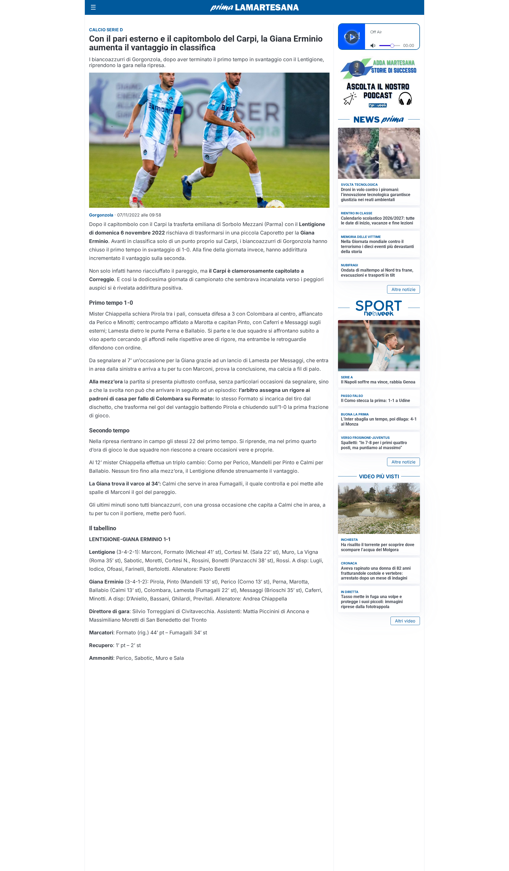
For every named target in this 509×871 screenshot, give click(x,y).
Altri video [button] (405, 621)
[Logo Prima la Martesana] (254, 7)
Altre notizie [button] (403, 289)
